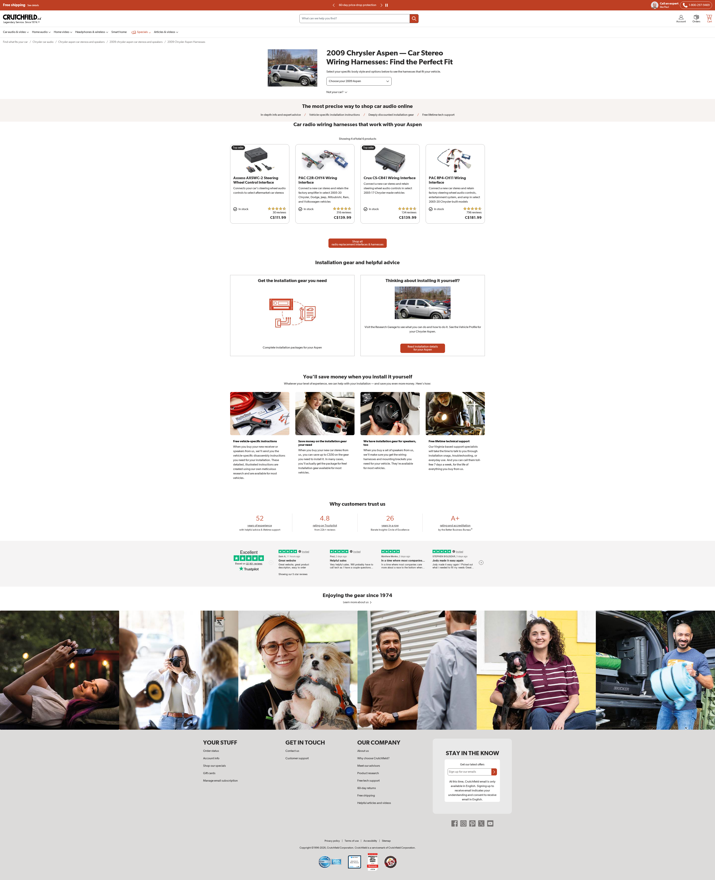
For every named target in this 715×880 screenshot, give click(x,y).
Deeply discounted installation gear (391, 114)
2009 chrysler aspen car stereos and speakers (136, 42)
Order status (211, 751)
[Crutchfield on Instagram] (463, 823)
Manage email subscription (220, 780)
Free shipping (21, 5)
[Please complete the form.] (494, 771)
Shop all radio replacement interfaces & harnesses (358, 243)
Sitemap (386, 841)
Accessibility (370, 841)
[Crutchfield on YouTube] (490, 823)
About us (363, 751)
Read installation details (423, 348)
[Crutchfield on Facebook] (454, 823)
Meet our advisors (368, 765)
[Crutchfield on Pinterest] (472, 823)
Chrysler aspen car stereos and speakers (81, 42)
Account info (211, 758)
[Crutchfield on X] (481, 823)
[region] (357, 670)
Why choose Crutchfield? (373, 758)
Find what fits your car (15, 42)
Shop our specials (214, 765)
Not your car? (335, 92)
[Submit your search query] (414, 18)
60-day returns (357, 5)
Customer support (297, 758)
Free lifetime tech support (438, 114)
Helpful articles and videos (374, 803)
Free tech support (368, 780)
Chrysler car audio (43, 42)
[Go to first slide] (381, 5)
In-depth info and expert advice (281, 114)
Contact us (292, 751)
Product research (368, 773)
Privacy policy (332, 841)
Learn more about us (356, 602)
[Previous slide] (333, 5)
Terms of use (352, 841)
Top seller (238, 147)
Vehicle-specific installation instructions (334, 114)
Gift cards (209, 773)
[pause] (386, 5)
